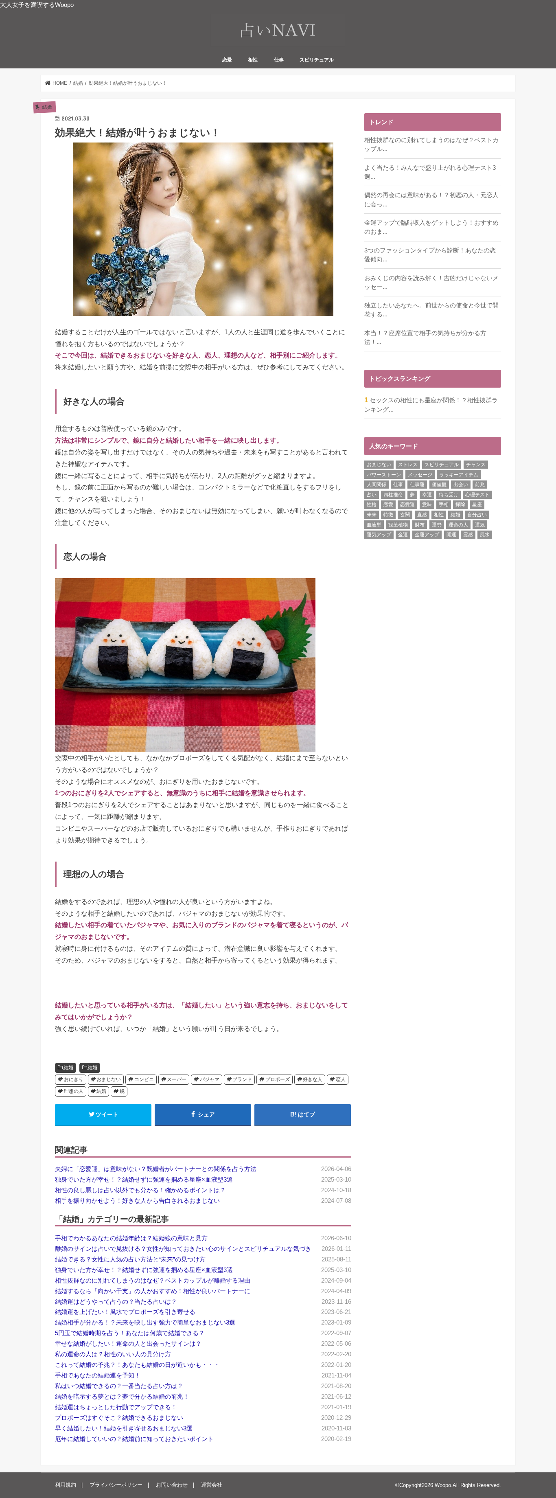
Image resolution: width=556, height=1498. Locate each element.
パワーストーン (384, 475)
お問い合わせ (172, 1485)
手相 (444, 504)
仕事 (279, 60)
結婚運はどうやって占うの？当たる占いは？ (116, 1301)
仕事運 (417, 484)
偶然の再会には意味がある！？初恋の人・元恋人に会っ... (431, 199)
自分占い (477, 515)
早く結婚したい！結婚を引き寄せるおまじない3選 (124, 1428)
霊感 (468, 534)
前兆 (480, 484)
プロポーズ (277, 1079)
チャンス (476, 464)
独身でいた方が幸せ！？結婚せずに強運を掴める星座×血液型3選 (144, 1179)
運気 (480, 525)
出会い (460, 484)
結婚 (68, 1067)
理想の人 (73, 1091)
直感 (422, 515)
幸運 (427, 495)
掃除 (460, 504)
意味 (427, 504)
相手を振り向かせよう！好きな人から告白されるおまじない (137, 1201)
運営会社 (211, 1485)
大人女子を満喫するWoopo (37, 5)
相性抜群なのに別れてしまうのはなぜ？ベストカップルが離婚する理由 (152, 1280)
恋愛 (227, 60)
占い (372, 495)
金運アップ (427, 534)
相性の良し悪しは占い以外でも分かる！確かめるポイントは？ (140, 1190)
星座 (477, 504)
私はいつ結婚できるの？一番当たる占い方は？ (119, 1386)
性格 (372, 504)
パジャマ (209, 1079)
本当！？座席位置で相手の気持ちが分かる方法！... (425, 337)
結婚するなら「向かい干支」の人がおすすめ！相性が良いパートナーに (152, 1291)
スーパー (176, 1079)
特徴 (388, 515)
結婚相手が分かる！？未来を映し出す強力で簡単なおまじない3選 (145, 1322)
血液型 (374, 525)
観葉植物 (398, 525)
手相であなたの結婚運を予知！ (97, 1375)
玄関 (405, 515)
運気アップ (379, 534)
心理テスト (477, 495)
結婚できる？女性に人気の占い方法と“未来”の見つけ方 (130, 1259)
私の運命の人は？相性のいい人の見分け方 (113, 1354)
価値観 (439, 484)
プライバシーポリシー (116, 1485)
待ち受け (448, 495)
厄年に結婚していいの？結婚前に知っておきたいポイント (134, 1439)
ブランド (242, 1079)
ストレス (408, 464)
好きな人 (312, 1079)
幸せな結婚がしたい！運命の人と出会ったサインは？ (128, 1343)
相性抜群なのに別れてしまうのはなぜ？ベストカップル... (431, 144)
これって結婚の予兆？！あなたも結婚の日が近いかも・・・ (137, 1365)
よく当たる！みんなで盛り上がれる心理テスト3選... (430, 172)
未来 (372, 515)
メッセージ (420, 475)
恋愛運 (407, 504)
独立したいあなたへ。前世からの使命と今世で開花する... (431, 310)
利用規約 (65, 1485)
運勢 (437, 525)
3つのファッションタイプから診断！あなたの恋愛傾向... (430, 255)
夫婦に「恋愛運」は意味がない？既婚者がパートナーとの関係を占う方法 (155, 1169)
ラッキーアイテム (458, 475)
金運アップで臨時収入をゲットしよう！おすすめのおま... (431, 227)
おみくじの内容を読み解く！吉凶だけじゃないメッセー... (431, 282)
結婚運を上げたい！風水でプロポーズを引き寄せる (125, 1312)
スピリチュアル (317, 60)
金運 (403, 534)
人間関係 (376, 484)
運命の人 (458, 525)
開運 (451, 534)
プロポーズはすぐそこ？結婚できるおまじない (119, 1418)
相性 (253, 60)
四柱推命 (393, 495)
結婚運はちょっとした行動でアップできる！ (116, 1407)
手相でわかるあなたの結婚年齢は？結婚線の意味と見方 (131, 1238)
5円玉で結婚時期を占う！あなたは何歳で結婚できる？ (130, 1333)
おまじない (108, 1079)
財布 (420, 525)
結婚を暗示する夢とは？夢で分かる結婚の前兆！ (122, 1396)
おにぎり (73, 1079)
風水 (485, 534)
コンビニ (144, 1079)
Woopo (443, 1485)
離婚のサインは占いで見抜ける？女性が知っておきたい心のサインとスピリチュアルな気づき (183, 1249)
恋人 (341, 1079)
